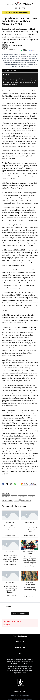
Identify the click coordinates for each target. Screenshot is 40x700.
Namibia (14, 497)
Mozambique (22, 497)
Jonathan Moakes (16, 45)
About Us (20, 641)
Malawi (17, 500)
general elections (26, 500)
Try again (6, 624)
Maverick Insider (20, 636)
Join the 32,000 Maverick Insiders (18, 664)
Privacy (16, 691)
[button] (23, 49)
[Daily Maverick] (20, 3)
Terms (24, 691)
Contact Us (20, 647)
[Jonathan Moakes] (5, 46)
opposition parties (7, 500)
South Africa (5, 497)
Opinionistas (5, 493)
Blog (20, 653)
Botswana (31, 497)
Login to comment (20, 613)
